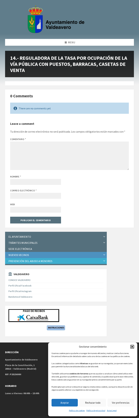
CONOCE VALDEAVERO (19, 280)
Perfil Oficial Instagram (20, 291)
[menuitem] (55, 237)
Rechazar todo (93, 402)
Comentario (18, 139)
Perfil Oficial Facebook (20, 285)
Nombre (15, 176)
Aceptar (65, 402)
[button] (132, 346)
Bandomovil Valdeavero (20, 296)
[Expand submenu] (104, 236)
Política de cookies (77, 410)
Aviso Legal (112, 410)
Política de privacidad (95, 410)
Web (12, 204)
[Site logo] (56, 32)
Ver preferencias (121, 402)
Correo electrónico (23, 190)
